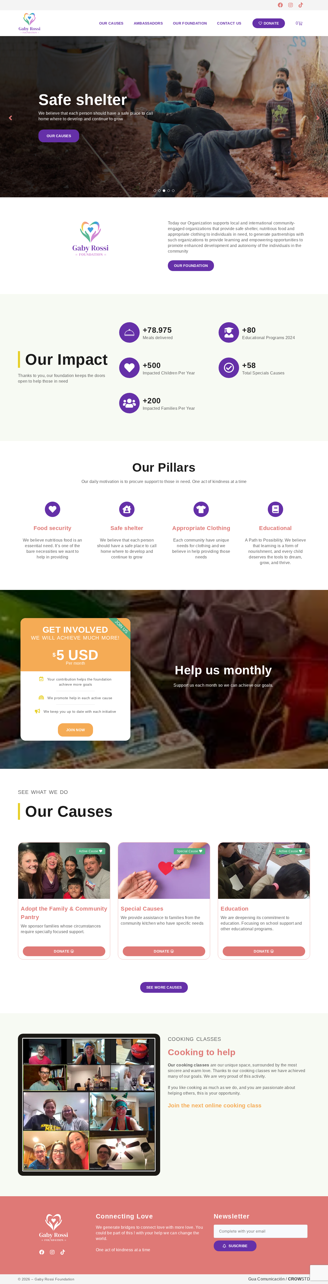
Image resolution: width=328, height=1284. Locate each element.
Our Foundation (190, 23)
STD (299, 1279)
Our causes (111, 23)
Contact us (229, 23)
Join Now (75, 730)
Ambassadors (148, 23)
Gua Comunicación (266, 1279)
